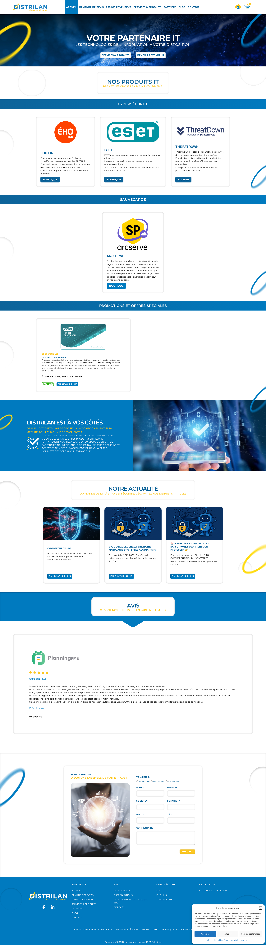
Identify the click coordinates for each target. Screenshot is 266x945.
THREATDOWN (164, 899)
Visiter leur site (36, 708)
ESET (117, 884)
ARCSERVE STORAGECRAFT (214, 890)
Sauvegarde (207, 884)
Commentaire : (145, 827)
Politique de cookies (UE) (177, 929)
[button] (260, 908)
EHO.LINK (161, 895)
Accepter (205, 934)
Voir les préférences (250, 934)
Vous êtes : (143, 777)
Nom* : (140, 787)
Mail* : (140, 814)
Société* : (142, 800)
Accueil (76, 890)
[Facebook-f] (43, 907)
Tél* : (170, 814)
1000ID (120, 942)
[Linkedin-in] (52, 907)
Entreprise (144, 781)
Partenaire (158, 781)
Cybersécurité (166, 884)
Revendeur (174, 781)
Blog (74, 913)
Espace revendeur (82, 899)
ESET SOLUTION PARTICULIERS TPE (131, 901)
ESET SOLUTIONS (123, 895)
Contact (76, 917)
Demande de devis (82, 895)
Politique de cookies (213, 940)
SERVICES (119, 907)
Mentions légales (127, 929)
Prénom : (172, 787)
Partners (77, 908)
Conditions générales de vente (237, 940)
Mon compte (150, 929)
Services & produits (83, 904)
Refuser (227, 934)
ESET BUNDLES (122, 890)
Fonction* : (174, 800)
